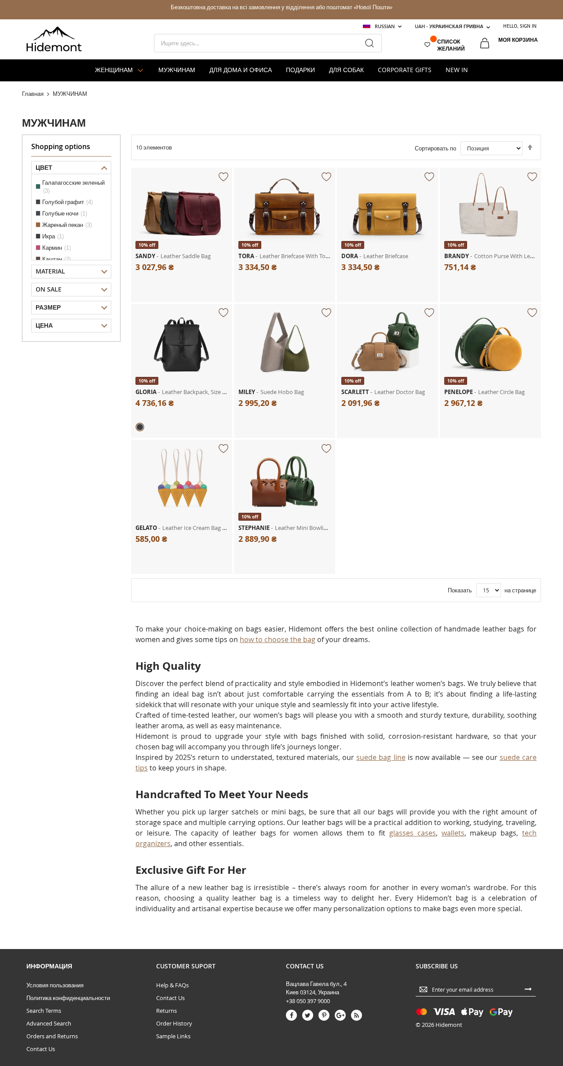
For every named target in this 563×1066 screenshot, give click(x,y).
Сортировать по (435, 148)
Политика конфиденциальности (68, 998)
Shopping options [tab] (60, 146)
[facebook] (291, 1015)
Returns (166, 1011)
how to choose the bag (277, 639)
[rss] (356, 1015)
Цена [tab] (44, 325)
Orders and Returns (52, 1036)
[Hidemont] (54, 38)
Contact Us (40, 1049)
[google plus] (340, 1015)
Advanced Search (48, 1023)
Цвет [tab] (44, 167)
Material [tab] (50, 271)
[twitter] (307, 1015)
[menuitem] (119, 70)
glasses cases (412, 833)
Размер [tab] (48, 307)
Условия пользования (55, 985)
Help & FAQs (172, 985)
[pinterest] (323, 1015)
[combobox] (267, 43)
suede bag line (380, 757)
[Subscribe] (528, 988)
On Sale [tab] (49, 289)
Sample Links (173, 1036)
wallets (453, 833)
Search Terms (43, 1011)
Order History (174, 1023)
